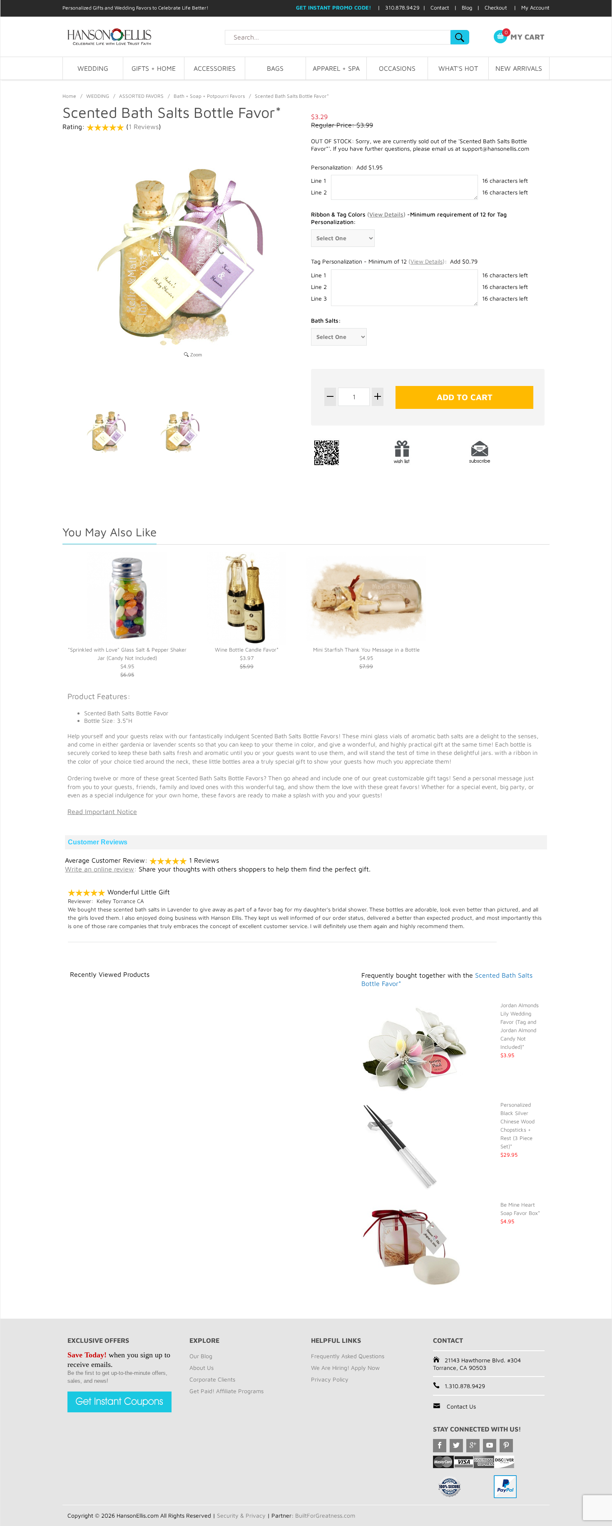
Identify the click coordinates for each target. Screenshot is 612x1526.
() (386, 214)
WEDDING (92, 68)
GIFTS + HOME (154, 68)
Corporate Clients (212, 1379)
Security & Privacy (241, 1515)
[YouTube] (489, 1445)
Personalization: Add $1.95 (347, 167)
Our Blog (200, 1355)
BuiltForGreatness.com (325, 1515)
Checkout (496, 7)
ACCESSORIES (215, 68)
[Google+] (473, 1445)
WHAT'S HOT (458, 68)
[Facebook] (439, 1445)
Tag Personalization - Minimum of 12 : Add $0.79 (394, 261)
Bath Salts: (326, 320)
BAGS (275, 68)
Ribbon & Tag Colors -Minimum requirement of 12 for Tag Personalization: (409, 218)
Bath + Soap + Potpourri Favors (209, 96)
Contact (439, 7)
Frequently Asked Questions (347, 1355)
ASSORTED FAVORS (141, 96)
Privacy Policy (329, 1379)
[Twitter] (456, 1445)
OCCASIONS (397, 68)
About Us (201, 1367)
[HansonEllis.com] (143, 36)
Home (69, 96)
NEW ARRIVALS (518, 68)
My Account (535, 7)
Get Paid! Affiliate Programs (226, 1390)
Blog (467, 7)
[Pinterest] (506, 1445)
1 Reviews (144, 126)
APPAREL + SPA (336, 68)
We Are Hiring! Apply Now (345, 1367)
